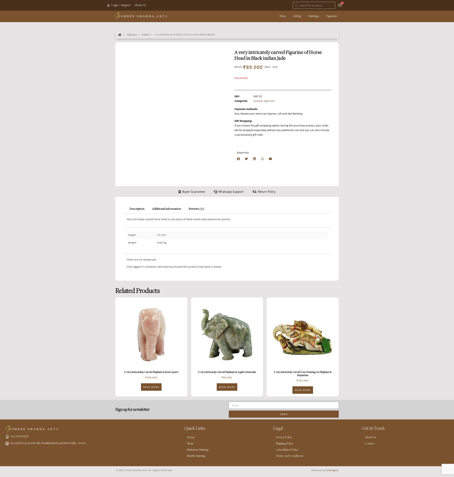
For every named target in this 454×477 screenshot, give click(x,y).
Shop (283, 16)
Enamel (145, 34)
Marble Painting (196, 397)
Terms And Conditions (289, 397)
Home (191, 379)
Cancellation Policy (287, 391)
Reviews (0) (196, 197)
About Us (140, 5)
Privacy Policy (284, 379)
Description (137, 197)
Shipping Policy (284, 385)
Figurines (331, 16)
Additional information (166, 197)
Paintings (313, 16)
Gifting (297, 16)
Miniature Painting (197, 391)
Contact (370, 385)
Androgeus (332, 411)
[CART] (340, 5)
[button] (238, 159)
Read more (151, 328)
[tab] (137, 198)
